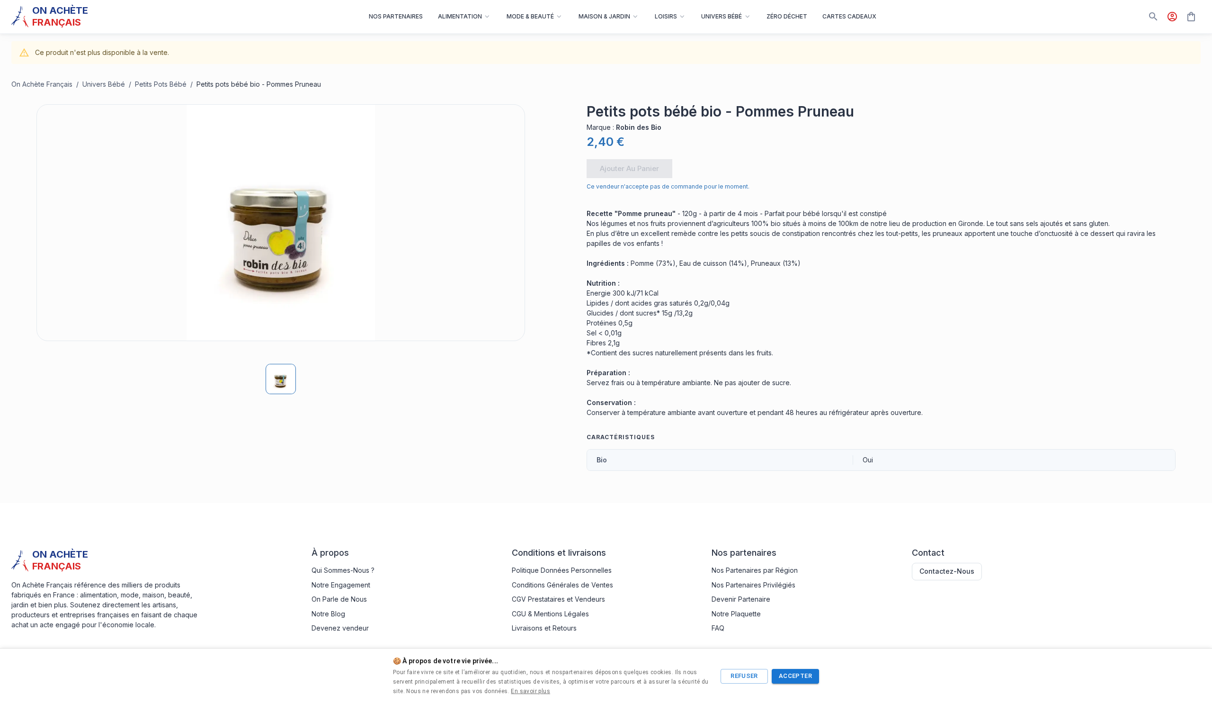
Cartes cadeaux (849, 16)
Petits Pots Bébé (161, 84)
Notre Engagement (341, 585)
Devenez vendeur (340, 628)
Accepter (795, 675)
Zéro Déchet (786, 16)
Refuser (744, 675)
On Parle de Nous (339, 599)
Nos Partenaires (396, 16)
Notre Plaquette (736, 614)
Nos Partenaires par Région (755, 570)
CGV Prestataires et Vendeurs (558, 599)
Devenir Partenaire (741, 599)
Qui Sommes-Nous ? (343, 570)
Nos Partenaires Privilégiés (753, 585)
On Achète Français (41, 84)
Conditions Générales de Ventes (562, 585)
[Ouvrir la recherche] (1153, 16)
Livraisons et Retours (544, 628)
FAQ (718, 628)
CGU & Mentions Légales (550, 614)
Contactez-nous (946, 571)
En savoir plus (530, 691)
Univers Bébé (103, 84)
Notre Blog (328, 614)
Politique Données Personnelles (562, 570)
